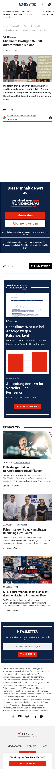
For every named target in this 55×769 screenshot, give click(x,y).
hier (25, 248)
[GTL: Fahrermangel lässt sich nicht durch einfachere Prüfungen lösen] (27, 569)
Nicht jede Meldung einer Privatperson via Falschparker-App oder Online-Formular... (26, 342)
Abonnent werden (25, 223)
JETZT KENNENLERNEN (27, 406)
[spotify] (41, 716)
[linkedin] (34, 716)
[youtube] (19, 716)
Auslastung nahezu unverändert (21, 397)
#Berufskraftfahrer (22, 462)
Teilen (10, 110)
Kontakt (31, 746)
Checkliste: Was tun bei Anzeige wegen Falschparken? (25, 331)
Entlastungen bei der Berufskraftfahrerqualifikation (22, 469)
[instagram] (27, 716)
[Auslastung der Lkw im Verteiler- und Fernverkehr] (27, 362)
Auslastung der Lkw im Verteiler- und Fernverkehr (24, 388)
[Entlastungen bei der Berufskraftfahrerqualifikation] (27, 445)
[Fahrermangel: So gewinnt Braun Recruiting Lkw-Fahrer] (27, 507)
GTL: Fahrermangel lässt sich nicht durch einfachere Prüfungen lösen (25, 593)
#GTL (16, 587)
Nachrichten (16, 26)
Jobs (44, 746)
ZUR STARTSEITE (40, 266)
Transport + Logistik (32, 26)
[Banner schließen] (47, 756)
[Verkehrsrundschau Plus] (9, 37)
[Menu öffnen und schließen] (5, 4)
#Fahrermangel (20, 525)
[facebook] (13, 716)
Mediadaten (14, 746)
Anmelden (25, 215)
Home (5, 26)
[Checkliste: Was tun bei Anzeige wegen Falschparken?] (27, 305)
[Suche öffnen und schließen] (43, 4)
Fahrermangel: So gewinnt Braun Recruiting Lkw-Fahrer (24, 531)
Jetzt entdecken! (27, 763)
